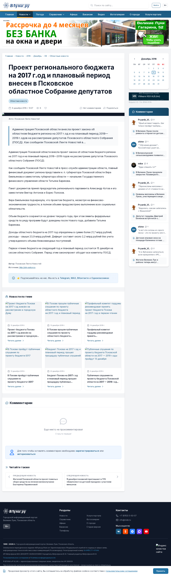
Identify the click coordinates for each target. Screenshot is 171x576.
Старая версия (94, 527)
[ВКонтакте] (118, 531)
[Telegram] (132, 531)
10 (158, 72)
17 (158, 76)
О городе (91, 523)
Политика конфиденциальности (42, 558)
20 (139, 80)
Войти (156, 5)
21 (144, 80)
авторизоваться (26, 454)
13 (139, 76)
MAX (73, 278)
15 (149, 76)
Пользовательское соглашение (16, 558)
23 (154, 80)
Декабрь (37, 56)
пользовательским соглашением (121, 571)
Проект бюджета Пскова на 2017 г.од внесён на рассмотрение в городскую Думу (22, 333)
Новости (20, 56)
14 (144, 76)
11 (163, 72)
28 (144, 84)
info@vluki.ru (125, 520)
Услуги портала (94, 515)
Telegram (65, 278)
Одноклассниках (100, 278)
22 (149, 80)
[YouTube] (146, 531)
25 (163, 80)
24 (158, 80)
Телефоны (64, 530)
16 (153, 76)
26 (134, 84)
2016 (28, 56)
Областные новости (59, 56)
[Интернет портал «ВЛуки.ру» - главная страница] (16, 5)
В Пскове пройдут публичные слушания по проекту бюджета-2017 (23, 378)
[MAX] (139, 531)
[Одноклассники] (125, 531)
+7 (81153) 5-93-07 (128, 515)
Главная (9, 56)
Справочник (65, 519)
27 (139, 84)
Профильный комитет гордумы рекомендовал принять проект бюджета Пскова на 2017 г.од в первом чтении (102, 333)
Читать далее (14, 340)
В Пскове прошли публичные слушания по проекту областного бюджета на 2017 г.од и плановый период (62, 333)
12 (134, 76)
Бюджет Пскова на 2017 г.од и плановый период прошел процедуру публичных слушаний (62, 379)
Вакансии (63, 527)
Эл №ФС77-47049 (91, 550)
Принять (160, 571)
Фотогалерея (93, 519)
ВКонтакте (83, 278)
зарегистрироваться (87, 450)
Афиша (62, 523)
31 (158, 84)
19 (134, 80)
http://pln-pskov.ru (27, 267)
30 (154, 84)
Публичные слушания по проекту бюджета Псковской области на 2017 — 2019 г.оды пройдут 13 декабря (103, 379)
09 (45, 56)
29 (149, 84)
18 (163, 76)
